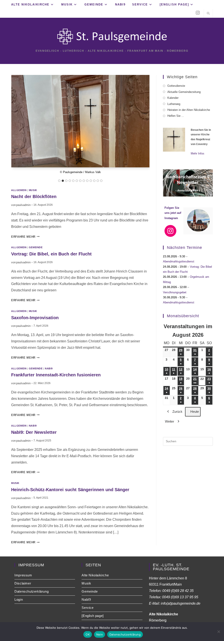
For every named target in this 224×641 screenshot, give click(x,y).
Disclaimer (22, 583)
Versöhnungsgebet (174, 292)
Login (18, 599)
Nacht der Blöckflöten (33, 196)
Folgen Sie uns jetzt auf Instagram (172, 213)
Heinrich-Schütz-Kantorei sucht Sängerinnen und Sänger (70, 489)
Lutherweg (173, 104)
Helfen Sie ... (175, 115)
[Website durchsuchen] (208, 13)
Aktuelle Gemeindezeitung (184, 92)
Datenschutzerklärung (31, 591)
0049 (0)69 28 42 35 (178, 591)
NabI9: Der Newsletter (34, 432)
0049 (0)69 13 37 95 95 (180, 597)
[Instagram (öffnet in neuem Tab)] (197, 13)
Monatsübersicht (183, 316)
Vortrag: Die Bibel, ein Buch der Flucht (51, 253)
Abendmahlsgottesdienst (178, 261)
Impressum (23, 575)
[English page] (92, 616)
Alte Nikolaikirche (95, 575)
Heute (194, 411)
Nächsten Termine (184, 247)
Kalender (172, 97)
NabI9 (49, 368)
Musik (33, 190)
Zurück (177, 411)
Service (87, 607)
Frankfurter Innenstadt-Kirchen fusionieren (56, 374)
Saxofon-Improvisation (35, 317)
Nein (99, 634)
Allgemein (18, 190)
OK (88, 634)
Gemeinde (35, 247)
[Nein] (218, 631)
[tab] (59, 181)
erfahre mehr (25, 236)
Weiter (169, 421)
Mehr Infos (197, 153)
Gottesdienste (176, 85)
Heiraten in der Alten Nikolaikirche (188, 110)
